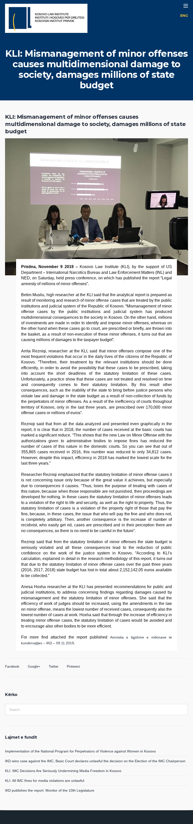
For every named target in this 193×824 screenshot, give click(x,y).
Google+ (34, 666)
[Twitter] (102, 819)
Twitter (53, 666)
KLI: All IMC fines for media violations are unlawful (44, 781)
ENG (184, 15)
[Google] (96, 819)
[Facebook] (90, 819)
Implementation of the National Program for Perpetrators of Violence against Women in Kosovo (80, 751)
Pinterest (73, 666)
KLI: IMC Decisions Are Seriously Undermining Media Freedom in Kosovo (63, 771)
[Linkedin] (84, 819)
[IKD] (46, 19)
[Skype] (108, 819)
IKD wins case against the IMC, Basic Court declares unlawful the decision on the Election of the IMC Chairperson (95, 761)
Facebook (12, 666)
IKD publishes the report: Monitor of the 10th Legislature (49, 790)
